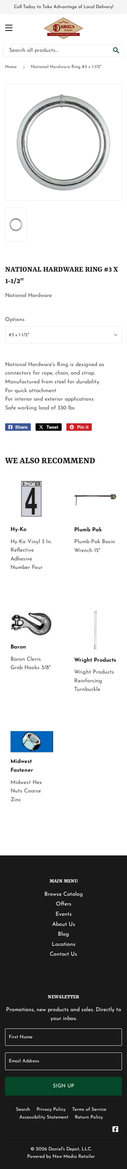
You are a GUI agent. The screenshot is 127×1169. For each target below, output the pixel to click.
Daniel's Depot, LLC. (70, 1149)
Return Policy (89, 1117)
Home (11, 67)
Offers (63, 904)
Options (15, 319)
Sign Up (63, 1086)
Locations (64, 944)
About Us (63, 924)
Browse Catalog (63, 894)
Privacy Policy (51, 1109)
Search (23, 1109)
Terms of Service (89, 1109)
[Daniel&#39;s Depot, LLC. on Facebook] (115, 1130)
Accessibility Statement (43, 1117)
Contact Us (63, 954)
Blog (63, 934)
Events (64, 914)
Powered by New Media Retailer (61, 1156)
